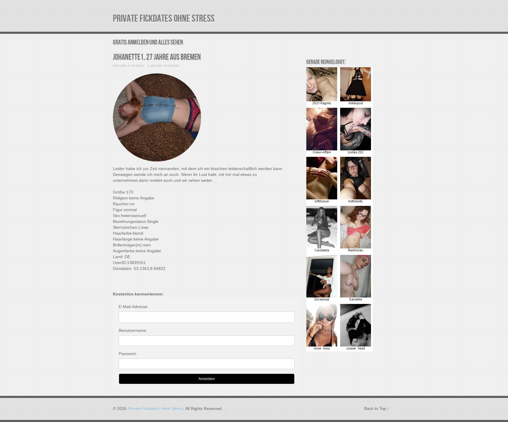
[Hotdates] (339, 350)
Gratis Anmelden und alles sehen (148, 42)
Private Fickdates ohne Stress (164, 19)
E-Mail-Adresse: (133, 306)
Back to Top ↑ (376, 408)
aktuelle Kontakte (164, 65)
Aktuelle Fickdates (129, 65)
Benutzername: (133, 330)
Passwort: (128, 353)
